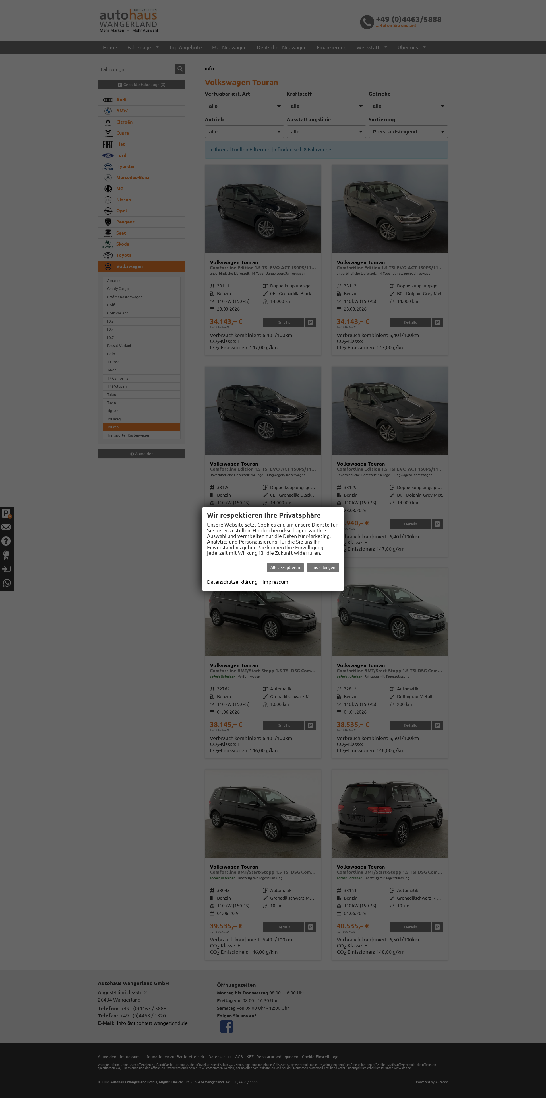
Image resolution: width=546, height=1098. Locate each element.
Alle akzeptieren (285, 567)
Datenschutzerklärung (232, 582)
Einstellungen (322, 567)
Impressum (275, 582)
